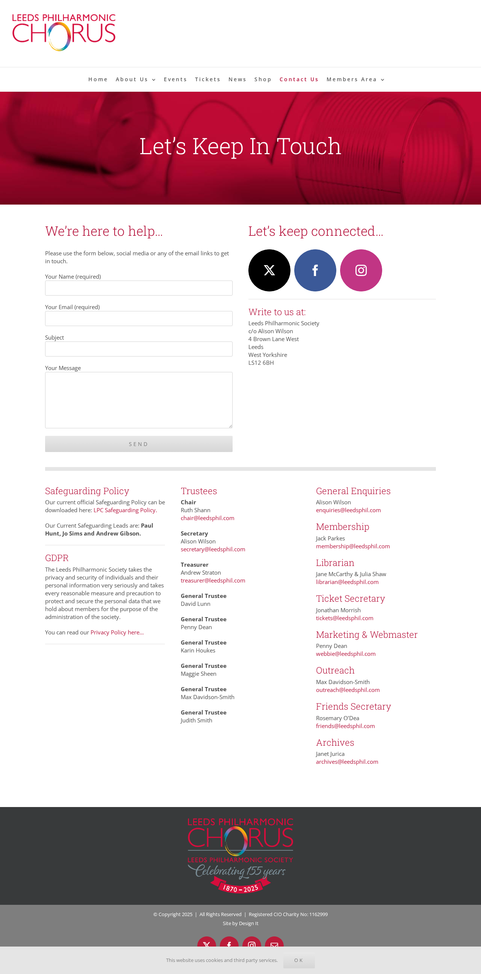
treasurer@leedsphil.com (213, 580)
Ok (299, 960)
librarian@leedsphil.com (347, 582)
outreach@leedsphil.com (348, 689)
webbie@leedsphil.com (346, 653)
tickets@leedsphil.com (345, 618)
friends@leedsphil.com (345, 726)
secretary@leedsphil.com (213, 549)
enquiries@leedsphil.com (348, 510)
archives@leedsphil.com (347, 761)
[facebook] (315, 270)
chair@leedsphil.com (207, 518)
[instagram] (361, 270)
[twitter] (269, 270)
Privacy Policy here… (117, 632)
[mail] (274, 945)
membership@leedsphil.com (353, 546)
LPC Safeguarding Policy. (125, 510)
